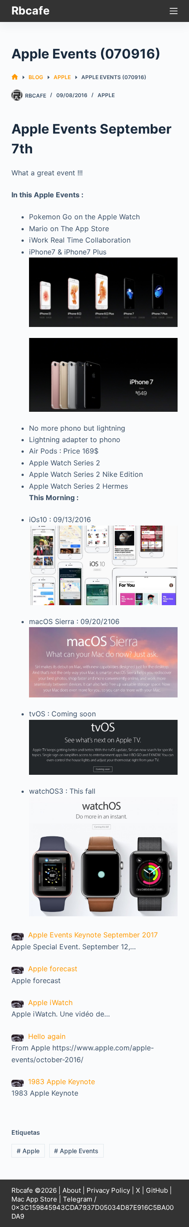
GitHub (157, 1190)
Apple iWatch (50, 1002)
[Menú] (174, 11)
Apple (106, 95)
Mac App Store (34, 1199)
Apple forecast (52, 968)
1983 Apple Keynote (61, 1081)
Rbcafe (30, 10)
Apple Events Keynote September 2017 (93, 934)
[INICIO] (14, 77)
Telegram (77, 1199)
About (71, 1190)
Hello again (46, 1036)
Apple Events (76, 1150)
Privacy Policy (108, 1190)
